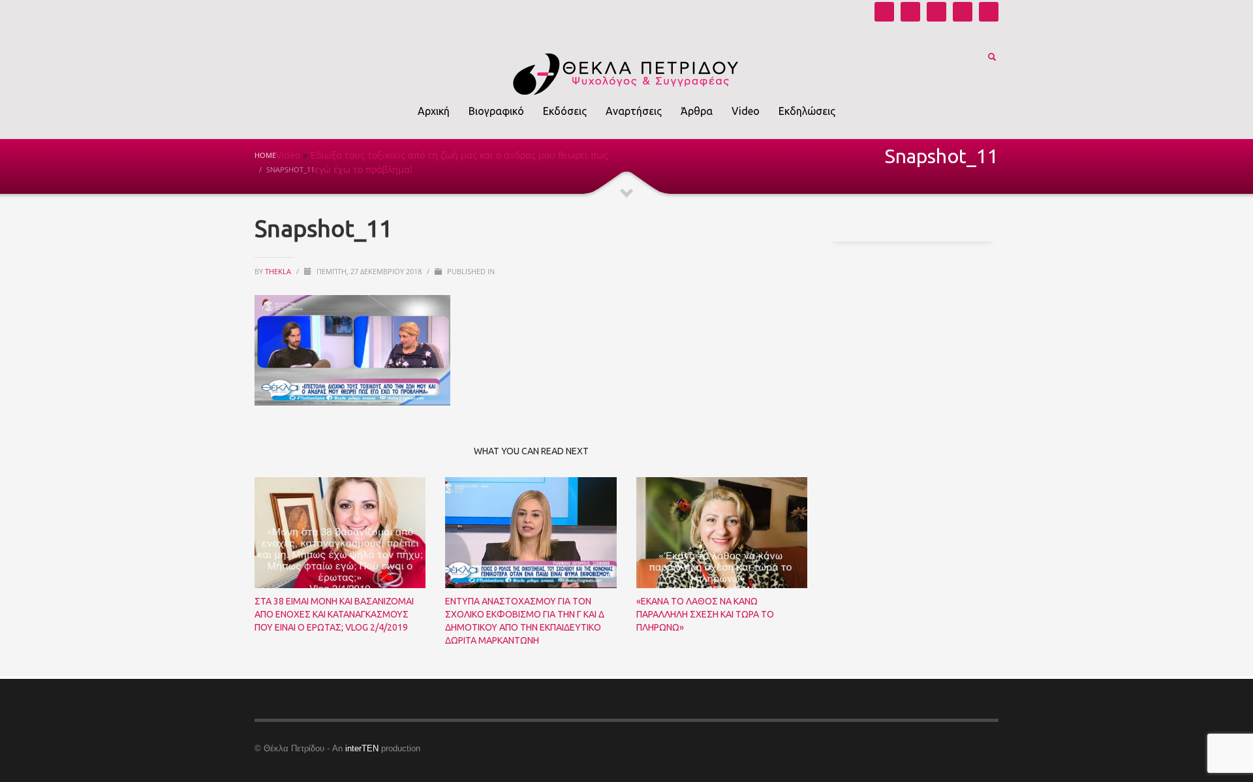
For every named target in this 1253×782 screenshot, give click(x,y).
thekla (279, 271)
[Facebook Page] (936, 12)
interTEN (362, 748)
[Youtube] (884, 12)
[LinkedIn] (988, 12)
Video (288, 155)
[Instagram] (910, 12)
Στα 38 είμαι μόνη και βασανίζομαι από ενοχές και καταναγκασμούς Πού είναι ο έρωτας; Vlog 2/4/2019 (334, 614)
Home (265, 155)
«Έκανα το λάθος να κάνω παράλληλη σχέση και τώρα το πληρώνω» (705, 614)
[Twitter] (962, 12)
